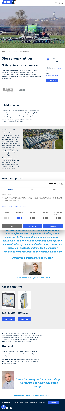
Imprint (26, 402)
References (15, 51)
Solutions (9, 51)
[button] (3, 407)
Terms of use (42, 402)
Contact (53, 402)
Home (3, 51)
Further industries (24, 51)
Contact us (52, 80)
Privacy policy (33, 402)
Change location (19, 402)
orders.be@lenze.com (52, 75)
